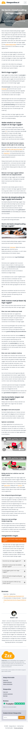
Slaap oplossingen (7, 684)
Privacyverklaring (18, 728)
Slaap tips (5, 680)
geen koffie (7, 485)
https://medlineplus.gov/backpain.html (14, 596)
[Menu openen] (25, 2)
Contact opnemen (8, 694)
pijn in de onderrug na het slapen (14, 149)
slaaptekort (7, 153)
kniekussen (12, 247)
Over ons (5, 692)
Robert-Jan (17, 16)
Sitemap (5, 696)
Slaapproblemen (7, 682)
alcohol (20, 485)
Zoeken (22, 717)
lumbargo (4, 89)
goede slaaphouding (10, 44)
